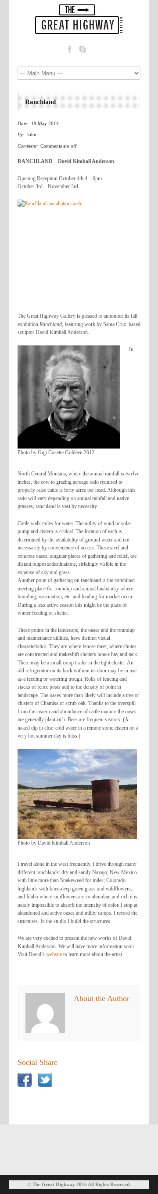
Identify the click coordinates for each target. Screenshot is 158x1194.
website (54, 954)
